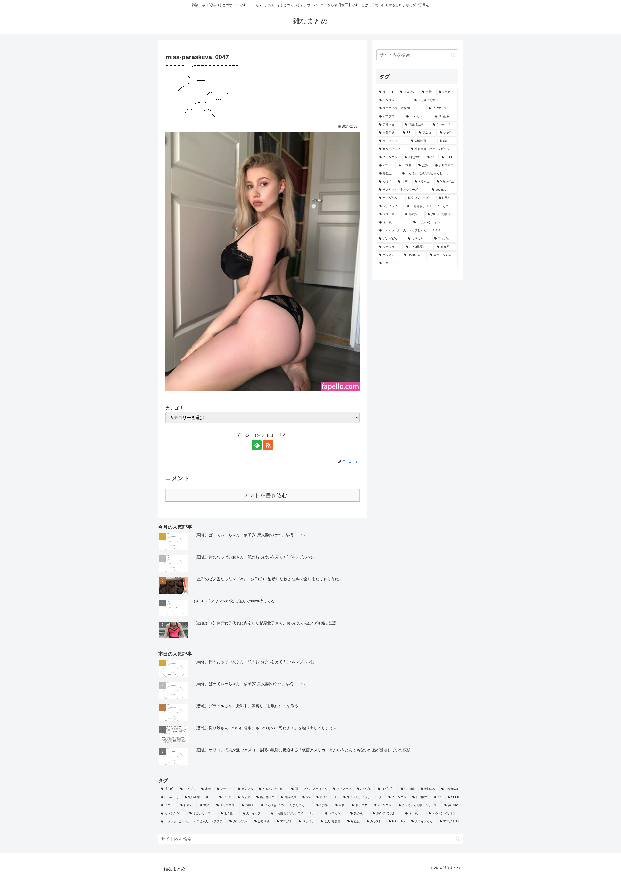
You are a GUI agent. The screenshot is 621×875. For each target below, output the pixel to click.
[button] (453, 55)
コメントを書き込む (262, 495)
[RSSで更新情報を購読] (268, 445)
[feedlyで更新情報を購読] (257, 445)
